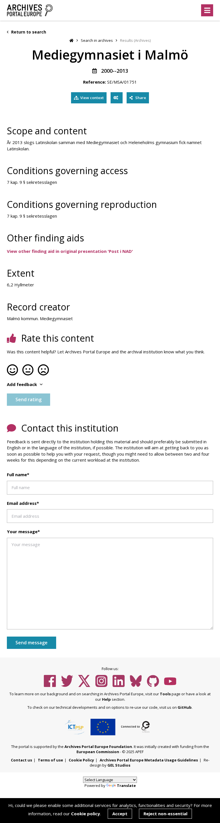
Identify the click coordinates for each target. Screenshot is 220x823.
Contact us (21, 760)
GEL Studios (118, 765)
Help (106, 699)
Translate (126, 785)
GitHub (185, 707)
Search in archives (97, 40)
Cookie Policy (81, 760)
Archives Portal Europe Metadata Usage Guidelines (149, 760)
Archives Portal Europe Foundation (98, 746)
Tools (165, 693)
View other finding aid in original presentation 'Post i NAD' (70, 251)
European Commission (97, 751)
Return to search (28, 32)
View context (92, 97)
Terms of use (50, 760)
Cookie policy (85, 813)
